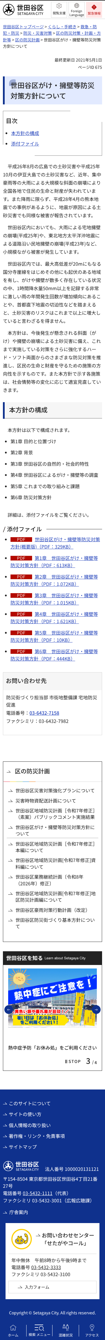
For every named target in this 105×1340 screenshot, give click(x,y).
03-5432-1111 (37, 1193)
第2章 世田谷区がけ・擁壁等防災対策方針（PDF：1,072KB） (54, 580)
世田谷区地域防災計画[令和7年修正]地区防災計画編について (55, 896)
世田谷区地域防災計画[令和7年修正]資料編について (55, 863)
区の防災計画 (27, 40)
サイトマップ (23, 1146)
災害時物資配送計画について (45, 800)
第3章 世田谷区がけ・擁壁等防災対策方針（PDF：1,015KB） (54, 599)
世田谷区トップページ (23, 26)
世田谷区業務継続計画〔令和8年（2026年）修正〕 (49, 880)
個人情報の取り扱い (30, 1125)
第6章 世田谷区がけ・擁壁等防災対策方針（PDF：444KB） (54, 655)
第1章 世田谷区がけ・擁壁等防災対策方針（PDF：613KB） (54, 561)
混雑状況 (66, 1334)
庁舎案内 (18, 1212)
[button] (59, 10)
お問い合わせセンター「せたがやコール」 (68, 1239)
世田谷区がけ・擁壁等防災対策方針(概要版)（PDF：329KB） (55, 543)
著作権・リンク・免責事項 (37, 1136)
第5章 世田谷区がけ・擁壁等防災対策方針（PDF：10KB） (54, 636)
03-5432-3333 (46, 1267)
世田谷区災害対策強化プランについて (55, 790)
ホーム (13, 1334)
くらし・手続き (62, 26)
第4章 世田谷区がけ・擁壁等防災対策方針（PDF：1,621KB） (54, 617)
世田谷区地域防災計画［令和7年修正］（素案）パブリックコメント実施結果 (56, 813)
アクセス (92, 1334)
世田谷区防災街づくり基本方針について (55, 923)
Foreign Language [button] (76, 12)
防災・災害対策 (37, 33)
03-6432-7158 (44, 712)
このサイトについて (30, 1103)
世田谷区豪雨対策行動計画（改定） (52, 910)
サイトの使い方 (25, 1114)
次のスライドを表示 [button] (100, 1009)
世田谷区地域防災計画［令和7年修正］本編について (56, 847)
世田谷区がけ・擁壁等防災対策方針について (55, 830)
